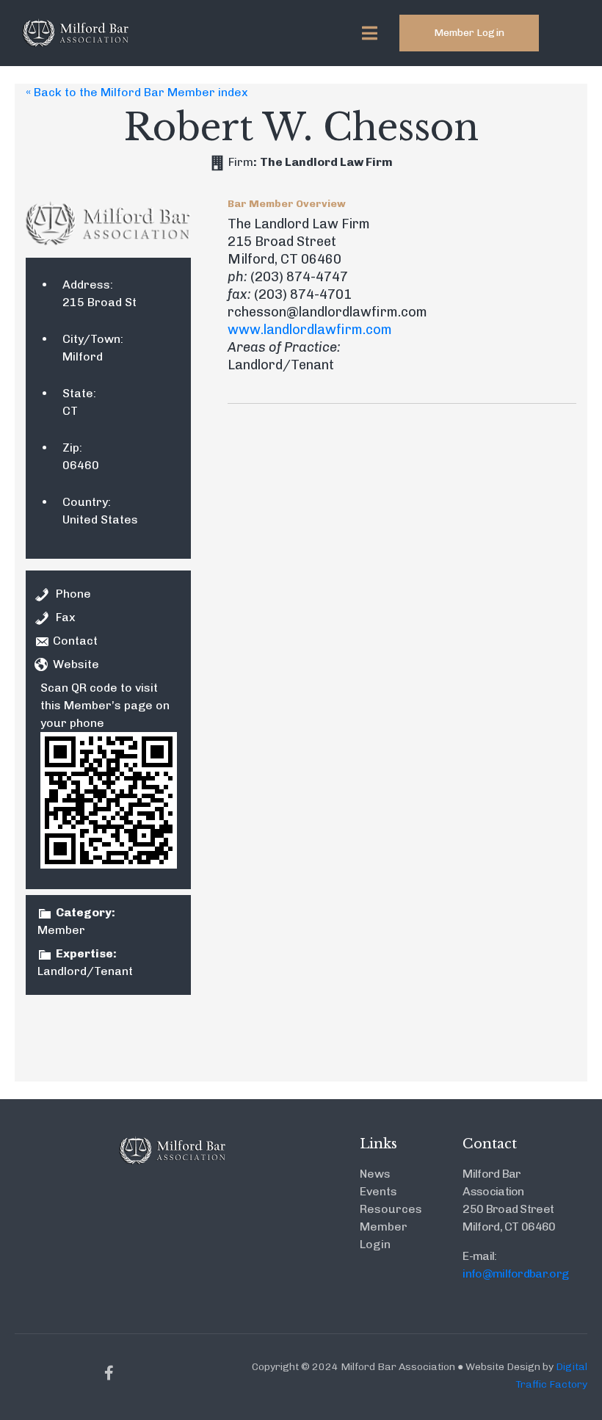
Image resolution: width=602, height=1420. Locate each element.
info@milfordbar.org (515, 1273)
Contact (75, 641)
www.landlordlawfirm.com (310, 330)
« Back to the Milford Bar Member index (137, 92)
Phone (73, 594)
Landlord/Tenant (85, 971)
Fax (66, 617)
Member (61, 930)
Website (76, 664)
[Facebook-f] (108, 1373)
